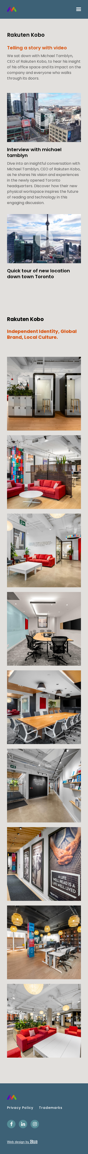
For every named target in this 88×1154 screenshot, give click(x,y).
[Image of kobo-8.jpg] (44, 942)
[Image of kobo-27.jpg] (44, 394)
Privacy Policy (20, 1107)
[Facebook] (11, 1124)
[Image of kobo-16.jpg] (44, 550)
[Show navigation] (77, 9)
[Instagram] (34, 1124)
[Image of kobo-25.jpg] (44, 472)
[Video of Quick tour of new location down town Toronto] (44, 238)
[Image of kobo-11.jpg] (44, 785)
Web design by (18, 1142)
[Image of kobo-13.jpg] (44, 629)
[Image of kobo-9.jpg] (44, 864)
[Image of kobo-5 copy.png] (44, 1021)
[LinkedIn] (23, 1124)
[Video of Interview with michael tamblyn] (44, 117)
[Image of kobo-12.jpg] (44, 707)
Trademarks (50, 1107)
